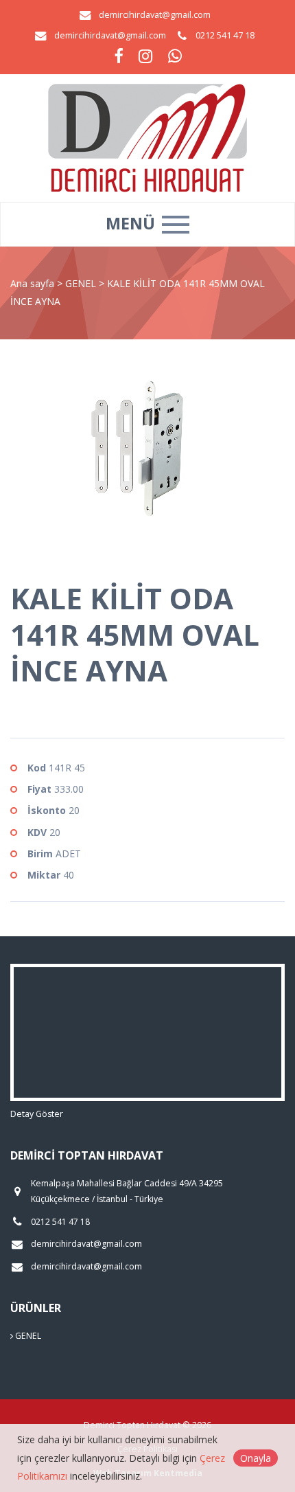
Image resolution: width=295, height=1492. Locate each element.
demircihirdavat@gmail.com (155, 15)
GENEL (82, 283)
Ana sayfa (32, 283)
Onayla (255, 1458)
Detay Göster (36, 1114)
